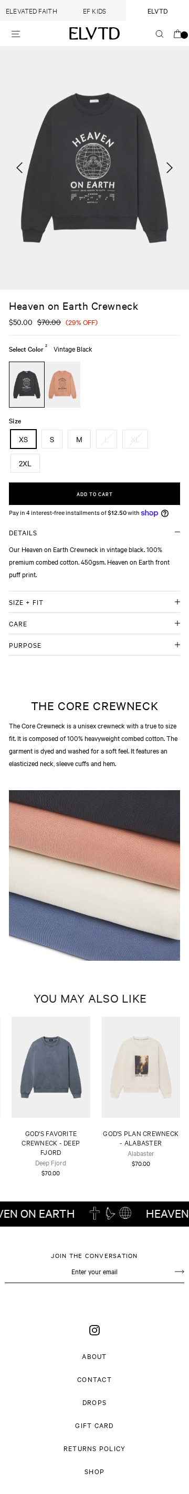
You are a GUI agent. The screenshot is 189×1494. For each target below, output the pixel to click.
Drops (94, 1402)
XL (135, 439)
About (94, 1356)
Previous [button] (19, 172)
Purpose (25, 644)
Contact (94, 1379)
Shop (94, 1471)
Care (18, 623)
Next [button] (169, 172)
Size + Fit (26, 601)
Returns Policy (95, 1448)
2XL (25, 463)
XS (23, 439)
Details (23, 532)
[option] (94, 168)
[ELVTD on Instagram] (94, 1330)
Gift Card (94, 1425)
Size (15, 420)
